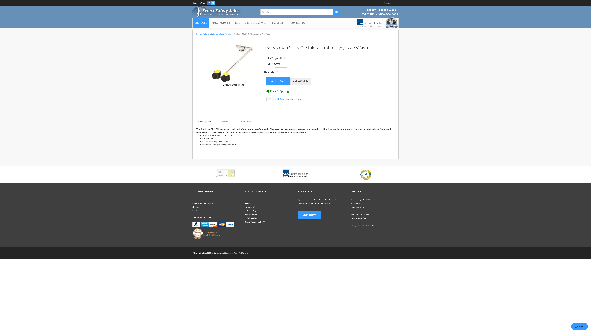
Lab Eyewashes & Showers (221, 34)
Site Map (195, 207)
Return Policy (250, 211)
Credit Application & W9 (255, 222)
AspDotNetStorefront (241, 253)
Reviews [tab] (225, 121)
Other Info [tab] (245, 121)
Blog (237, 23)
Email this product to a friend (287, 98)
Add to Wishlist (300, 81)
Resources (277, 23)
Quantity (269, 71)
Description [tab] (204, 121)
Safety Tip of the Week (381, 9)
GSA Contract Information (203, 203)
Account (387, 3)
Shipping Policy (251, 218)
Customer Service (255, 23)
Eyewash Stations (202, 34)
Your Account (250, 200)
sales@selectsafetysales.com (363, 225)
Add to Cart (278, 81)
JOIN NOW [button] (309, 214)
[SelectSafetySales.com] (216, 12)
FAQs (247, 203)
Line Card (196, 211)
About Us (196, 200)
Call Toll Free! (380, 14)
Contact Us (298, 23)
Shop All (200, 23)
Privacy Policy (250, 207)
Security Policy (251, 214)
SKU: (269, 64)
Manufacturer (221, 23)
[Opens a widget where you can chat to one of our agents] (579, 326)
